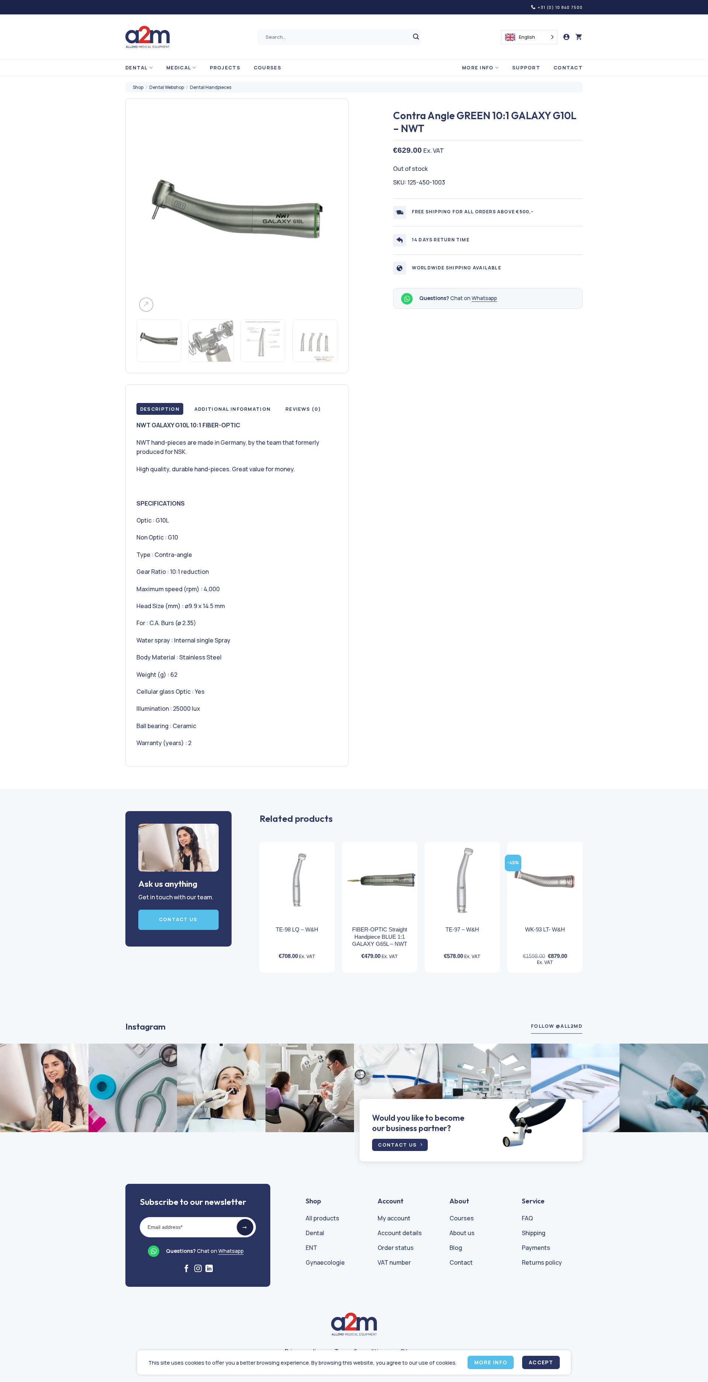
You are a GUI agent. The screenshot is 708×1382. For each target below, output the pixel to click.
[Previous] (149, 213)
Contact (568, 67)
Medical (178, 67)
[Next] (324, 213)
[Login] (566, 37)
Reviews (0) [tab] (303, 409)
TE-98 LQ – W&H (297, 929)
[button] (579, 37)
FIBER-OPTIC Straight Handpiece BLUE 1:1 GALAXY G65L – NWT (379, 936)
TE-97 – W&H (462, 929)
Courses (267, 67)
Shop (138, 87)
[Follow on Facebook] (186, 1269)
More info (478, 67)
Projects (225, 67)
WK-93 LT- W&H (545, 929)
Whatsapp (484, 298)
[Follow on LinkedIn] (209, 1269)
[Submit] (416, 37)
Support (526, 67)
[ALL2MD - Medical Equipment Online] (147, 37)
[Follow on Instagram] (198, 1269)
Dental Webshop (166, 87)
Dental (136, 67)
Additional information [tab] (232, 409)
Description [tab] (160, 409)
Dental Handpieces (210, 87)
